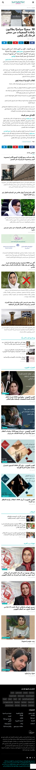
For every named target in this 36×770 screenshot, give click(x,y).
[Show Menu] (33, 2)
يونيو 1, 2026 (31, 470)
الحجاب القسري (18, 692)
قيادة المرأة (17, 705)
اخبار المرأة (29, 7)
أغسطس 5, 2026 (31, 675)
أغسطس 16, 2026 (31, 306)
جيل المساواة (17, 702)
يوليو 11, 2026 (22, 346)
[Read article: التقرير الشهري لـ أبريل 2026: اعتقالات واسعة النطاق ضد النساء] (18, 486)
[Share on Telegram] (4, 42)
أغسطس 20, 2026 (31, 611)
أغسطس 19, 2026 (22, 520)
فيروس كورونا (24, 705)
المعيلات (10, 699)
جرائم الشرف (24, 702)
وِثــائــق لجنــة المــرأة (7, 726)
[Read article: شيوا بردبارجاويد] (18, 659)
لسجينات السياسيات (9, 705)
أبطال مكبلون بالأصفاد (31, 714)
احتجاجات (25, 692)
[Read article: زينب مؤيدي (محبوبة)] (18, 627)
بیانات (21, 724)
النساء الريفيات (31, 702)
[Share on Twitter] (26, 42)
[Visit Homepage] (18, 2)
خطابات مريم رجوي (18, 726)
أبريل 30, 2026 (31, 504)
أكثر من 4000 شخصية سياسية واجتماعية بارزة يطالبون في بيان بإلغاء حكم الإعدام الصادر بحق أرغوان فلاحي (18, 265)
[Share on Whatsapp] (9, 42)
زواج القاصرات (31, 705)
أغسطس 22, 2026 (31, 161)
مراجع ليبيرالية (8, 724)
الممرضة (4, 699)
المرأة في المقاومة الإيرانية (19, 714)
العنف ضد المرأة (21, 696)
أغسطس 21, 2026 (31, 577)
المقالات (21, 718)
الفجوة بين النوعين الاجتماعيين (28, 699)
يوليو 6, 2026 (31, 435)
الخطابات (32, 724)
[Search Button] (3, 2)
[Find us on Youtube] (30, 758)
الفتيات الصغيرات (13, 696)
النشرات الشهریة (6, 393)
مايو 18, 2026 (22, 361)
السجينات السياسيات (27, 141)
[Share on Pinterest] (15, 42)
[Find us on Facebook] (34, 758)
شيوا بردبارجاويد (30, 673)
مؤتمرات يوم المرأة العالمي (7, 720)
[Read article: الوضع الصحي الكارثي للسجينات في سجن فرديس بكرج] (18, 242)
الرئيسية (33, 7)
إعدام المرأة (31, 692)
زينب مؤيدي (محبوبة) (28, 641)
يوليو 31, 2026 (31, 401)
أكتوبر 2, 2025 (30, 39)
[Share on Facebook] (32, 42)
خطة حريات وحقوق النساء (8, 702)
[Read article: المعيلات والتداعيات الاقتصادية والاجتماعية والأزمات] (30, 359)
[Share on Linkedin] (21, 42)
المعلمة (15, 699)
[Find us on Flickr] (27, 758)
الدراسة (12, 692)
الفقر (19, 699)
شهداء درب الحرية (6, 637)
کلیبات (9, 716)
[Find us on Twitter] (32, 758)
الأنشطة (33, 721)
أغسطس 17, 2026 (31, 232)
